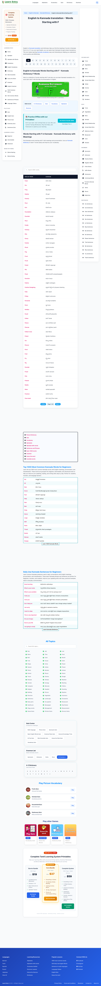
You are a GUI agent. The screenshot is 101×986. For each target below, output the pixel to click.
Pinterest (80, 969)
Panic (25, 525)
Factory (27, 198)
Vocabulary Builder (32, 966)
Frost (26, 256)
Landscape (48, 698)
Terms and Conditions (69, 983)
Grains (63, 673)
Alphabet (9, 55)
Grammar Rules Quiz (49, 734)
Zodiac (47, 667)
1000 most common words (59, 960)
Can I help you (28, 603)
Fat (26, 340)
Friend (26, 336)
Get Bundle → (12, 39)
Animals (87, 72)
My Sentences (88, 230)
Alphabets (44, 2)
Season (29, 667)
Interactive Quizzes (32, 972)
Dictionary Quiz (11, 123)
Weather (64, 679)
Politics (64, 686)
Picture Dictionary (30, 435)
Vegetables (88, 65)
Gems (29, 654)
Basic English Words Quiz (34, 734)
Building (30, 692)
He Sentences (88, 215)
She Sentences (89, 219)
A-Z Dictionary (38, 103)
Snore (26, 491)
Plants (29, 670)
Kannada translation (35, 48)
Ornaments (65, 698)
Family (26, 225)
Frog (26, 189)
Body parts (30, 702)
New (25, 487)
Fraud (26, 371)
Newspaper (48, 705)
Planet (63, 664)
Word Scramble (11, 74)
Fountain (27, 216)
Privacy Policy (58, 983)
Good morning (28, 584)
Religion (30, 689)
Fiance (26, 323)
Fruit (26, 354)
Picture (47, 692)
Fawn (26, 181)
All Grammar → (62, 757)
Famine (27, 243)
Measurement (65, 708)
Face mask (28, 398)
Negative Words (89, 162)
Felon (26, 389)
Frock (26, 260)
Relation (64, 692)
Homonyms (88, 174)
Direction (30, 695)
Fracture (27, 394)
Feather (27, 194)
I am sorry (27, 607)
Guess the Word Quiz (57, 738)
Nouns (86, 191)
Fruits (86, 61)
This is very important (30, 615)
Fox (26, 185)
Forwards (27, 300)
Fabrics (27, 283)
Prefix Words (88, 166)
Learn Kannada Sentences (50, 629)
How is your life (28, 622)
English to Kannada (34, 13)
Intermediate (10, 140)
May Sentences (89, 227)
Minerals (47, 686)
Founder (27, 367)
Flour (26, 220)
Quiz (62, 2)
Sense (26, 514)
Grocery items (66, 711)
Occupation (48, 702)
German (4, 960)
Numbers (87, 99)
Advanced (10, 143)
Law (63, 651)
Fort (26, 207)
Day (29, 651)
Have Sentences (89, 211)
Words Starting (11, 152)
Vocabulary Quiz (32, 742)
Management (48, 708)
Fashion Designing (30, 287)
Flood (26, 247)
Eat (25, 479)
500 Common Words (12, 95)
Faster (26, 265)
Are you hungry (28, 619)
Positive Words (89, 159)
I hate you (27, 595)
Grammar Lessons (32, 969)
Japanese (5, 972)
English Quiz (10, 116)
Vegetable (47, 695)
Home (9, 51)
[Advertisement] (50, 35)
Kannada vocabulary (43, 52)
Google (64, 676)
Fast (25, 495)
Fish (26, 376)
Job (46, 651)
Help (25, 498)
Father (26, 318)
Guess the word (30, 456)
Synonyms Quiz (53, 729)
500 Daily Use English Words (59, 963)
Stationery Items (89, 131)
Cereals (30, 683)
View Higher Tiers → (67, 124)
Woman (26, 537)
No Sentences (88, 234)
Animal (64, 670)
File (26, 269)
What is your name (29, 588)
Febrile (26, 385)
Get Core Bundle (50, 898)
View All (4, 975)
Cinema (47, 676)
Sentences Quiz (11, 127)
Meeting (64, 683)
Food (26, 349)
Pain (25, 502)
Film (26, 234)
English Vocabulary (12, 67)
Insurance (64, 695)
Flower (64, 667)
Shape (29, 664)
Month (63, 657)
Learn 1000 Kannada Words (50, 544)
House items (31, 711)
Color (46, 657)
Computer (30, 686)
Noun (53, 757)
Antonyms (39, 757)
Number (47, 670)
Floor (26, 203)
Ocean (46, 660)
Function (27, 278)
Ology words (31, 708)
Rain (25, 506)
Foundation (28, 212)
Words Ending (11, 156)
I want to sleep (28, 611)
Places (46, 673)
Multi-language (32, 729)
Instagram (80, 963)
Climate (47, 679)
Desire (26, 533)
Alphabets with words (33, 963)
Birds (86, 68)
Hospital (47, 689)
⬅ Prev (43, 404)
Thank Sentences (89, 257)
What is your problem (30, 592)
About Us (96, 983)
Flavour (27, 345)
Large (25, 518)
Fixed (26, 274)
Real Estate (65, 705)
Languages (35, 2)
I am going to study (29, 626)
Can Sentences (89, 207)
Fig (25, 362)
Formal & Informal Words (89, 182)
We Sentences (88, 246)
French (4, 969)
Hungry (26, 541)
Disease (30, 679)
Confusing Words (89, 178)
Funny (26, 238)
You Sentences (89, 253)
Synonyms (30, 757)
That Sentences (89, 242)
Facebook (80, 960)
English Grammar (11, 86)
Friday (26, 296)
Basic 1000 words (31, 451)
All (28, 60)
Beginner (9, 136)
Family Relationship (90, 76)
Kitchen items (48, 711)
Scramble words (30, 459)
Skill (25, 521)
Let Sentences (88, 223)
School (29, 673)
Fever (26, 305)
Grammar (78, 2)
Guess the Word (11, 78)
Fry (26, 358)
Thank (26, 529)
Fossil (26, 314)
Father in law (28, 331)
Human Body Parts (89, 80)
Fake (26, 291)
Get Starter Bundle (33, 895)
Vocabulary (54, 2)
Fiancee (27, 327)
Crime (46, 664)
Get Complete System (68, 906)
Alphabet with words (31, 445)
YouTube (80, 966)
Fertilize (27, 309)
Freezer (27, 380)
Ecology (47, 683)
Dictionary (69, 2)
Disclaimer (80, 983)
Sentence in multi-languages (59, 966)
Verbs (46, 757)
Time (46, 654)
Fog (26, 252)
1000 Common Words (11, 91)
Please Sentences (89, 238)
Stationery (30, 698)
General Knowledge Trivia (65, 734)
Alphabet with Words (12, 59)
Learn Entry (5, 983)
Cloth (63, 660)
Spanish (4, 966)
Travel (29, 676)
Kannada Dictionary (45, 13)
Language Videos (11, 103)
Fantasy (27, 229)
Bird (29, 657)
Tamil (3, 963)
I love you (27, 599)
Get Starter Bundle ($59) (67, 120)
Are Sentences (88, 204)
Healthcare (30, 705)
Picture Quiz (10, 119)
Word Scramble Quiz (43, 738)
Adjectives (87, 195)
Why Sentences (89, 250)
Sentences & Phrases (13, 99)
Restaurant (65, 702)
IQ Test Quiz (31, 738)
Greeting (64, 689)
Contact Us (88, 983)
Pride (25, 510)
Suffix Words (88, 170)
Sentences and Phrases (32, 448)
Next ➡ (57, 404)
